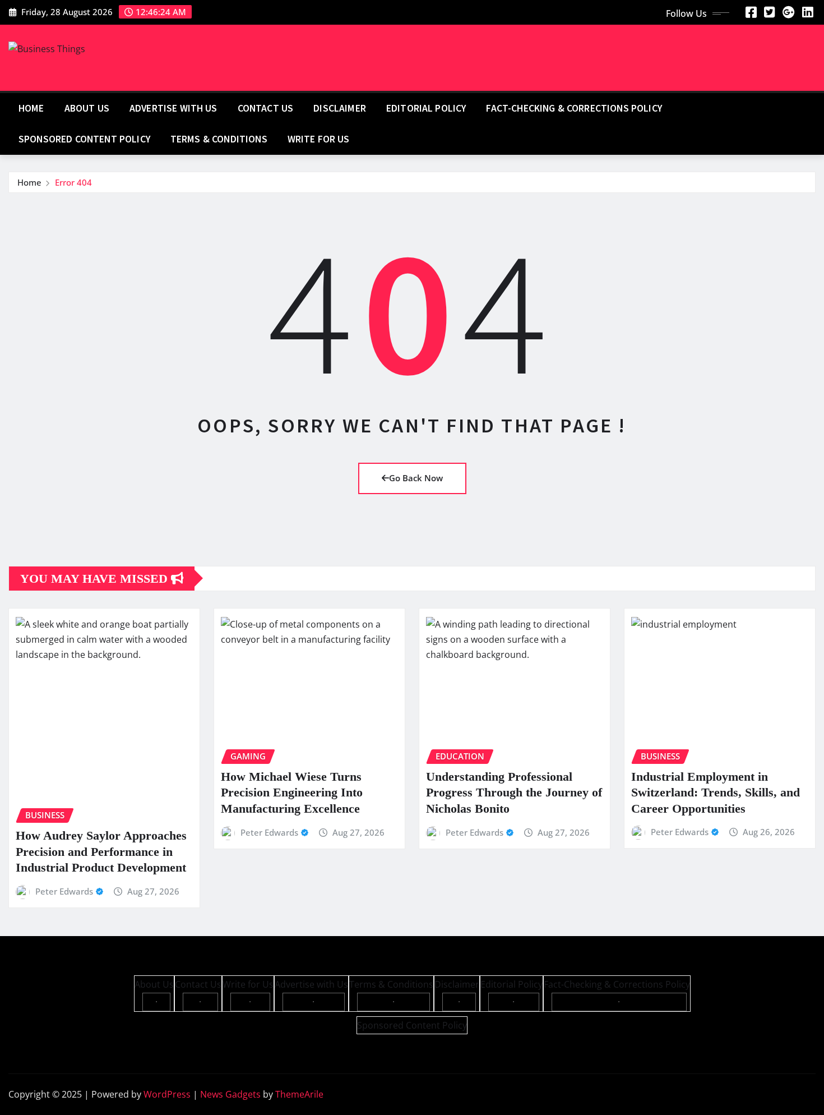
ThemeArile (299, 1094)
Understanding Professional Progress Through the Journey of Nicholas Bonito (514, 792)
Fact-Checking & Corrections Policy (573, 108)
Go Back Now (416, 477)
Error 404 (73, 182)
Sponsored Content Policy (84, 139)
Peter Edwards (64, 891)
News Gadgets (230, 1094)
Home (31, 108)
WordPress (167, 1094)
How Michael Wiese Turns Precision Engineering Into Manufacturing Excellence (292, 792)
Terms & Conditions (218, 139)
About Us (86, 108)
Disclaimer (339, 108)
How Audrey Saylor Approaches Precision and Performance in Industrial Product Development (101, 851)
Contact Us (266, 108)
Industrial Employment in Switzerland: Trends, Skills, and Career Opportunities (715, 792)
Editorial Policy (426, 108)
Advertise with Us (173, 108)
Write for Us (319, 139)
